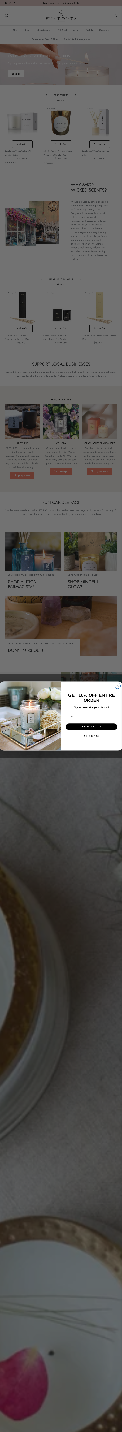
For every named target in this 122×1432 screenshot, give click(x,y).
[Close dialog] (117, 686)
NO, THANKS (91, 736)
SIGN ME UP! (91, 726)
